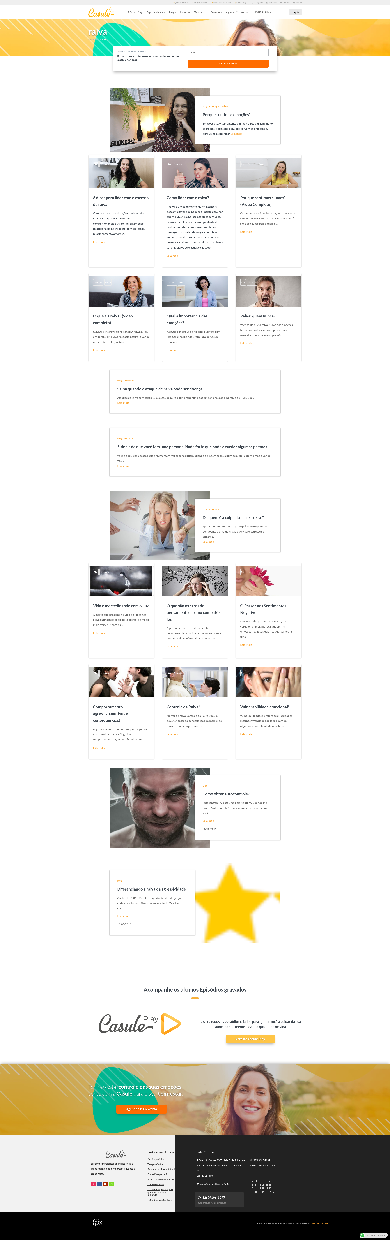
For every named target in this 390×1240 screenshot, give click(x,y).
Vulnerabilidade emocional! (268, 711)
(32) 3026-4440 (200, 3)
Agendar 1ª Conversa (141, 1109)
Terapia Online (155, 1164)
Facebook (272, 3)
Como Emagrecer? (157, 1174)
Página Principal (94, 39)
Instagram (258, 3)
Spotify (298, 3)
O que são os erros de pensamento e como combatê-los (195, 610)
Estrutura (185, 12)
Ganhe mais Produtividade (161, 1169)
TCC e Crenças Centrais (159, 1199)
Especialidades (155, 12)
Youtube (286, 3)
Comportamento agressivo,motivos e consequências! (121, 711)
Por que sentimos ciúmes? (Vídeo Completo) (268, 211)
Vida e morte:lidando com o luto (121, 610)
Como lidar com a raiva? (195, 211)
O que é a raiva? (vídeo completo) (121, 317)
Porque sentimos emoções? (227, 114)
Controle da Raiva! (195, 711)
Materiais (199, 12)
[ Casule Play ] (136, 12)
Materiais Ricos (155, 1184)
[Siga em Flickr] (111, 1184)
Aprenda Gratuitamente (160, 1179)
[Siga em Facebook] (99, 1184)
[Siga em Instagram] (93, 1184)
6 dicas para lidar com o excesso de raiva (121, 211)
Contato (215, 12)
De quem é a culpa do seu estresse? (233, 517)
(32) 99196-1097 (182, 3)
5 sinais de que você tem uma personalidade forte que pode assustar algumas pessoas (192, 446)
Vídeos (225, 106)
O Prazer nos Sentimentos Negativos (268, 610)
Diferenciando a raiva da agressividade (151, 889)
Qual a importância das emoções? (195, 317)
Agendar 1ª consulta (237, 12)
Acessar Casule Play (250, 1039)
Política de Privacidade (319, 1223)
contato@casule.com (222, 3)
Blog (171, 12)
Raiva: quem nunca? (268, 317)
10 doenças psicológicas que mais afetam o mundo (160, 1192)
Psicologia (214, 106)
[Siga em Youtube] (105, 1184)
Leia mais (236, 133)
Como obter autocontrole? (226, 793)
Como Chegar (242, 3)
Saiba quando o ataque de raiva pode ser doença (159, 388)
